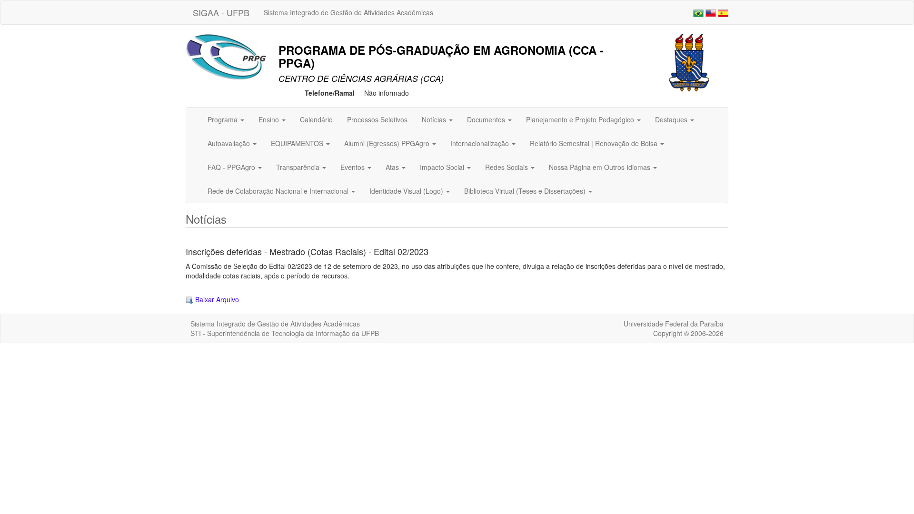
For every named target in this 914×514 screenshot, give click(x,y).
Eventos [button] (353, 167)
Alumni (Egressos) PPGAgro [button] (387, 143)
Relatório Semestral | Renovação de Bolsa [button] (594, 143)
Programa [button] (223, 119)
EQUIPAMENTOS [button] (298, 143)
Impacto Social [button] (443, 167)
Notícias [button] (435, 119)
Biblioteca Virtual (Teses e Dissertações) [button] (525, 191)
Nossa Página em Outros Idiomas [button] (600, 167)
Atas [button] (393, 167)
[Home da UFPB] (689, 62)
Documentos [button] (487, 119)
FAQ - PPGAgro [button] (232, 167)
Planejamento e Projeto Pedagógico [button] (581, 119)
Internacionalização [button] (480, 143)
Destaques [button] (672, 119)
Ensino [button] (269, 119)
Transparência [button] (298, 167)
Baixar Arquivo (216, 299)
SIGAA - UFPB (221, 12)
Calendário (316, 119)
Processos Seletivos (377, 119)
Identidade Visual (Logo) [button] (407, 191)
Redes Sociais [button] (507, 167)
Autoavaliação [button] (230, 143)
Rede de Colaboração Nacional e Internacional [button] (279, 191)
